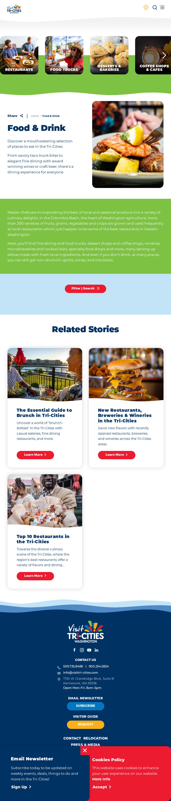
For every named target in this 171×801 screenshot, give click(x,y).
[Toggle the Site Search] (154, 9)
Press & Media (85, 745)
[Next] (164, 55)
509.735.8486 (73, 666)
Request (85, 724)
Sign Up (19, 787)
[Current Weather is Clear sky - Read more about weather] (146, 7)
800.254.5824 (99, 666)
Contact (72, 738)
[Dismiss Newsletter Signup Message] (85, 750)
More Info (101, 779)
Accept (100, 787)
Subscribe (85, 706)
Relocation (95, 738)
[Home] (14, 11)
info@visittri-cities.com (80, 673)
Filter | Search (83, 288)
